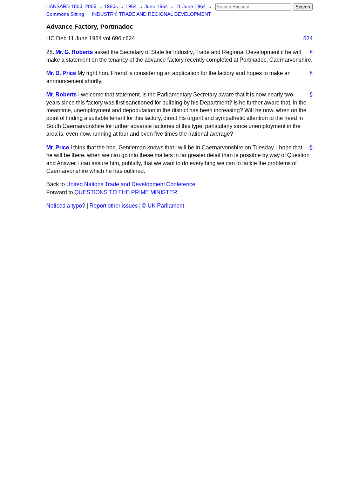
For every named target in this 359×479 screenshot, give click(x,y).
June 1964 (156, 6)
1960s (111, 6)
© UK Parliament (163, 206)
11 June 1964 (191, 6)
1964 (132, 6)
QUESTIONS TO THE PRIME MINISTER (125, 192)
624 (308, 38)
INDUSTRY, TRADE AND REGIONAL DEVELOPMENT (151, 14)
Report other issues (113, 206)
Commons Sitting (66, 14)
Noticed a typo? (65, 206)
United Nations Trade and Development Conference (130, 184)
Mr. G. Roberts (74, 52)
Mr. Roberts (61, 94)
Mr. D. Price (61, 73)
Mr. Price (57, 147)
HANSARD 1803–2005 (71, 6)
